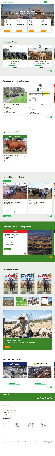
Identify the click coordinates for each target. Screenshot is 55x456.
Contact (18, 65)
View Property (7, 249)
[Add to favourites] (25, 105)
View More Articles (7, 216)
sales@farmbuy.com (10, 414)
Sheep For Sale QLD (31, 424)
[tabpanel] (27, 200)
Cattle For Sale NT (17, 428)
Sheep (4, 424)
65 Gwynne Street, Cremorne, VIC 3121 (9, 407)
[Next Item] (51, 71)
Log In (42, 2)
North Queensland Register (44, 429)
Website (49, 442)
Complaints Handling (13, 441)
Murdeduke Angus (15, 61)
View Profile (12, 65)
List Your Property (29, 441)
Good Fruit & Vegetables (44, 427)
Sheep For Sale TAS (30, 429)
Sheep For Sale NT (30, 428)
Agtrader (42, 423)
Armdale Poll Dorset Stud (40, 61)
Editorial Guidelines (19, 441)
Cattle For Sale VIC (18, 425)
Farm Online (42, 424)
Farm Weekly (42, 426)
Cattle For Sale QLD (18, 424)
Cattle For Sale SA (17, 426)
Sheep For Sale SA (30, 426)
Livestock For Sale (20, 24)
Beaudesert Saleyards (40, 379)
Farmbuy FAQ (24, 441)
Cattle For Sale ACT (18, 430)
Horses (4, 426)
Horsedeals (42, 428)
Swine (3, 427)
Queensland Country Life (44, 430)
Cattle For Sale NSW (18, 423)
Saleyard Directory (45, 24)
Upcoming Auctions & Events (33, 25)
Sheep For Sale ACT (30, 430)
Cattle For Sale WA (17, 427)
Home (4, 438)
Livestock (7, 438)
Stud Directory (7, 24)
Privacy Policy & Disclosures (6, 441)
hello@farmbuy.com (13, 410)
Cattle (3, 423)
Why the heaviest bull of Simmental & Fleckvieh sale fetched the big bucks (12, 203)
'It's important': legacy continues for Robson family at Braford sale (36, 203)
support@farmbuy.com (12, 412)
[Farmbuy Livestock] (15, 2)
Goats (3, 425)
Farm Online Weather (44, 425)
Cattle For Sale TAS (18, 429)
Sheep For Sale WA (30, 427)
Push (51, 442)
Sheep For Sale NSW (31, 423)
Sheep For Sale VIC (30, 425)
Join (45, 2)
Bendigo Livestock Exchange (14, 379)
